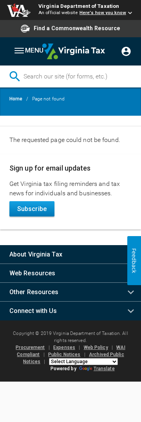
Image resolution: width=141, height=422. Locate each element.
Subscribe (32, 209)
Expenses (64, 347)
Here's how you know (103, 12)
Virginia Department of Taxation (78, 6)
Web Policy (96, 347)
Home (15, 99)
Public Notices (64, 354)
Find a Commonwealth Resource (77, 28)
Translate (104, 368)
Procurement (30, 347)
